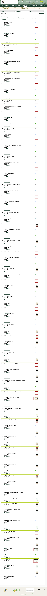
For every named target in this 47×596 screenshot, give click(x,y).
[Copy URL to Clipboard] (43, 13)
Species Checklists (18, 5)
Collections (7, 5)
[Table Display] (39, 13)
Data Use (37, 5)
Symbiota (25, 594)
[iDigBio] (17, 590)
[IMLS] (29, 590)
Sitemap (21, 6)
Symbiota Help (42, 5)
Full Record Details (7, 25)
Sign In (42, 1)
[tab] (7, 11)
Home (3, 5)
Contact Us (36, 1)
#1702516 (32, 593)
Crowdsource (28, 5)
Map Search (12, 5)
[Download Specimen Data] (41, 13)
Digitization (33, 5)
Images (23, 5)
